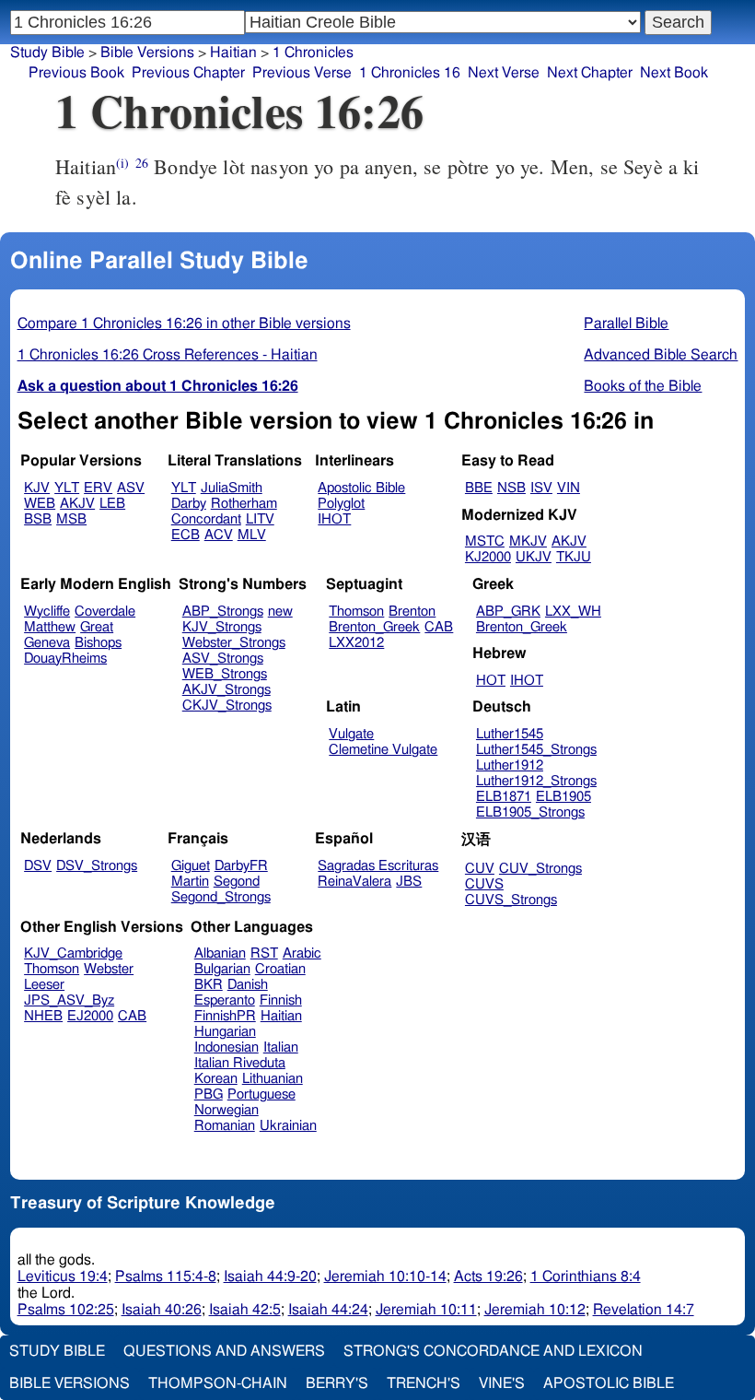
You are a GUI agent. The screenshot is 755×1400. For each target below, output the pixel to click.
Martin (190, 881)
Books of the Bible (643, 386)
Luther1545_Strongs (536, 750)
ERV (98, 488)
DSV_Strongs (96, 866)
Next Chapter (590, 72)
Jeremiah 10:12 (535, 1309)
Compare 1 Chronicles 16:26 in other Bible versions (184, 323)
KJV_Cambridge (73, 953)
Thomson (356, 611)
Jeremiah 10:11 (426, 1309)
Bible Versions (147, 52)
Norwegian (226, 1110)
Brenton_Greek (374, 627)
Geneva (47, 643)
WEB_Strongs (224, 674)
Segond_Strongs (221, 897)
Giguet (190, 866)
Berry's (337, 1383)
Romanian (224, 1126)
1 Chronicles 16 (409, 72)
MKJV (528, 541)
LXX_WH (573, 611)
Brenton (412, 611)
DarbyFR (241, 866)
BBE (479, 488)
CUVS (484, 884)
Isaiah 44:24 (328, 1309)
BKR (208, 985)
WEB (39, 504)
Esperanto (224, 1000)
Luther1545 (509, 734)
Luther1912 (509, 765)
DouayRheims (65, 658)
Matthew (50, 627)
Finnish (281, 1000)
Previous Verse (302, 72)
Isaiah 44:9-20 (270, 1276)
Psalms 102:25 (65, 1309)
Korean (216, 1079)
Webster (109, 969)
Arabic (302, 953)
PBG (208, 1094)
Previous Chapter (188, 72)
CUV (479, 869)
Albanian (220, 953)
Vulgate (351, 734)
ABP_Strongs (222, 611)
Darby (188, 504)
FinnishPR (225, 1016)
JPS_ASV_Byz (69, 1000)
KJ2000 (488, 557)
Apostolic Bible (608, 1383)
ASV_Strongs (222, 658)
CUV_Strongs (540, 869)
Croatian (280, 969)
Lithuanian (272, 1079)
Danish (247, 985)
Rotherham (244, 504)
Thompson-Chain (217, 1383)
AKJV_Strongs (226, 690)
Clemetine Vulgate (383, 750)
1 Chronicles (313, 52)
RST (264, 953)
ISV (541, 488)
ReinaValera (354, 881)
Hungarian (225, 1032)
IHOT (334, 519)
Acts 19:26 (488, 1276)
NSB (511, 488)
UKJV (534, 557)
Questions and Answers (224, 1351)
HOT (490, 681)
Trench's (423, 1383)
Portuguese (261, 1094)
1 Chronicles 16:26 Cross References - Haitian (167, 354)
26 (141, 162)
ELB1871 (503, 797)
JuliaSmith (231, 488)
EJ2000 (90, 1016)
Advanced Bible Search (661, 354)
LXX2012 (356, 643)
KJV (37, 488)
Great (96, 627)
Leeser (44, 985)
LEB (112, 504)
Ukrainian (288, 1126)
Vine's (502, 1383)
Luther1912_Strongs (536, 781)
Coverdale (105, 611)
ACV (218, 535)
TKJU (573, 557)
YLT (66, 488)
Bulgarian (222, 969)
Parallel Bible (626, 323)
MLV (252, 535)
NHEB (43, 1016)
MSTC (485, 541)
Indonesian (226, 1047)
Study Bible (47, 52)
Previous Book (76, 72)
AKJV (77, 504)
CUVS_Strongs (511, 900)
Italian (280, 1047)
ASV (131, 488)
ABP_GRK (508, 611)
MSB (71, 519)
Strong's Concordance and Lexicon (493, 1351)
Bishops (98, 643)
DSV (38, 866)
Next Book (674, 72)
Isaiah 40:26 (162, 1309)
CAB (438, 627)
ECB (185, 535)
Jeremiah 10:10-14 (385, 1276)
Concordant (206, 519)
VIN (568, 488)
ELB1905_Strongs (530, 812)
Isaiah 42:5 (245, 1309)
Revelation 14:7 (643, 1309)
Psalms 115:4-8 (165, 1276)
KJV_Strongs (221, 627)
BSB (38, 519)
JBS (409, 881)
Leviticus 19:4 (62, 1276)
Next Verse (504, 72)
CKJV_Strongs (227, 705)
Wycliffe (47, 611)
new (280, 611)
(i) (122, 162)
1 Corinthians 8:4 (585, 1276)
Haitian (233, 52)
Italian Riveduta (239, 1063)
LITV (260, 519)
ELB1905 (563, 797)
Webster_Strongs (233, 643)
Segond (237, 881)
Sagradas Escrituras (378, 866)
